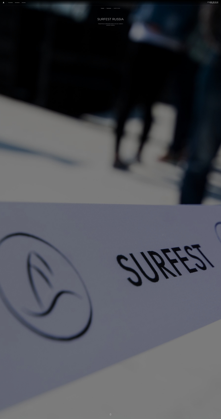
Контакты (24, 2)
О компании (10, 2)
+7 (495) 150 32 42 (212, 2)
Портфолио (17, 2)
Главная (102, 8)
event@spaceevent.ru (214, 3)
